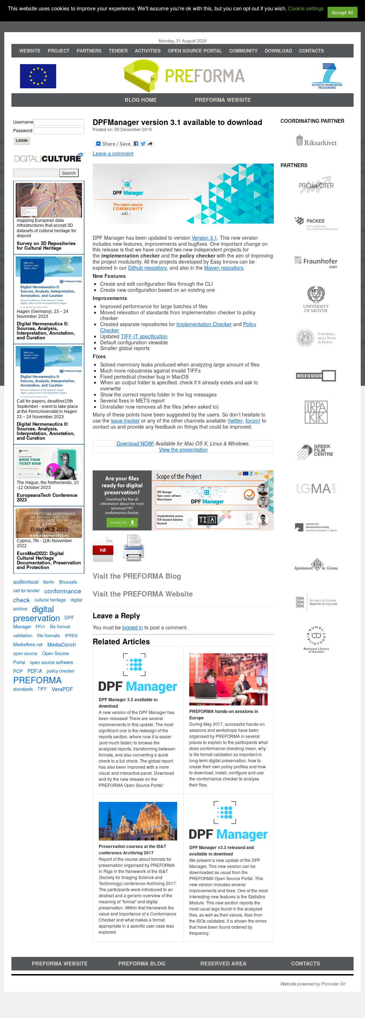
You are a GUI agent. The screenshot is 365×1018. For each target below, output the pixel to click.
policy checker (60, 671)
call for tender (26, 590)
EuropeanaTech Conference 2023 (47, 497)
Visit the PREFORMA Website (143, 593)
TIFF (42, 688)
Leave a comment (113, 153)
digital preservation (36, 613)
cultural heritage (50, 600)
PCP (18, 671)
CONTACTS (311, 50)
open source (25, 653)
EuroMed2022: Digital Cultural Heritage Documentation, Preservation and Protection (49, 560)
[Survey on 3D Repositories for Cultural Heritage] (49, 214)
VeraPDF (62, 689)
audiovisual (25, 581)
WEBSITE (30, 50)
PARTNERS (89, 50)
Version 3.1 (204, 237)
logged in (132, 627)
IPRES (71, 635)
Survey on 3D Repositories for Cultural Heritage (46, 245)
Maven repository (223, 267)
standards (23, 688)
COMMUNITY (243, 50)
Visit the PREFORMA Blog (137, 575)
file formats (48, 635)
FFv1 (40, 626)
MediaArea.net (28, 644)
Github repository (147, 267)
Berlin (49, 582)
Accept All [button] (342, 12)
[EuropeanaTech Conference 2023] (49, 477)
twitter (236, 420)
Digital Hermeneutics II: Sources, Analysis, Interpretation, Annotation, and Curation (46, 330)
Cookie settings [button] (306, 8)
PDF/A (34, 670)
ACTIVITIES (148, 50)
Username (23, 122)
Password (22, 130)
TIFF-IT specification (144, 336)
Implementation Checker (204, 324)
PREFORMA (37, 680)
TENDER (118, 50)
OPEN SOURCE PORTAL (195, 50)
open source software (51, 662)
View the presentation (183, 449)
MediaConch (61, 644)
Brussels (68, 581)
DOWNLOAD (278, 50)
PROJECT (59, 50)
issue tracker (125, 420)
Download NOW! (135, 443)
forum (252, 420)
